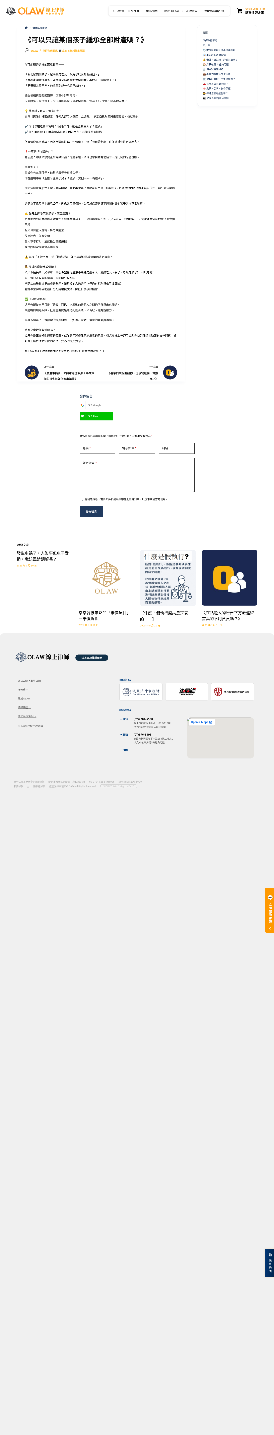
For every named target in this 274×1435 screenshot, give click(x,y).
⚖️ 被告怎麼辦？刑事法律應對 (219, 50)
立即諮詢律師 (270, 913)
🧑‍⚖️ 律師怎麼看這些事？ (215, 93)
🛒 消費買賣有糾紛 (213, 69)
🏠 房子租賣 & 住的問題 (216, 64)
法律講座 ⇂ (24, 707)
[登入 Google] (83, 405)
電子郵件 (129, 448)
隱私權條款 (39, 786)
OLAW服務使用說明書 (30, 726)
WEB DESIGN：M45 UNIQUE (119, 786)
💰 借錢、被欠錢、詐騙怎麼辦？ (220, 59)
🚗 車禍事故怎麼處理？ (215, 83)
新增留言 (90, 463)
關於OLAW (24, 698)
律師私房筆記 (50, 50)
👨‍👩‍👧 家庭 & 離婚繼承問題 (72, 50)
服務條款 (18, 786)
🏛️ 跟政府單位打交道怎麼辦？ (219, 78)
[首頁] (26, 27)
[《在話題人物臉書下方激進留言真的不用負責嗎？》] (230, 578)
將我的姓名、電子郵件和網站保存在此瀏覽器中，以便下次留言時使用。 (126, 499)
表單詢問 (270, 1265)
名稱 (87, 448)
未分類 (206, 45)
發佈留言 (91, 511)
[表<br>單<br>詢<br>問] (270, 1255)
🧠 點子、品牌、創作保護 (216, 88)
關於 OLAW (172, 11)
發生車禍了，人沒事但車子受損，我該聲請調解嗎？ (43, 556)
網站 (165, 448)
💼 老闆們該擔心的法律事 (216, 74)
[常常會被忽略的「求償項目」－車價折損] (106, 578)
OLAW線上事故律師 (126, 11)
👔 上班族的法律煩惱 (214, 54)
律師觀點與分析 (214, 11)
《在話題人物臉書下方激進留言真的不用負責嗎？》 (228, 615)
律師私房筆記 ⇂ (27, 716)
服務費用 (152, 11)
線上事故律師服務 (91, 658)
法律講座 (192, 11)
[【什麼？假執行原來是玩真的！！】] (168, 578)
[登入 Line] (83, 416)
